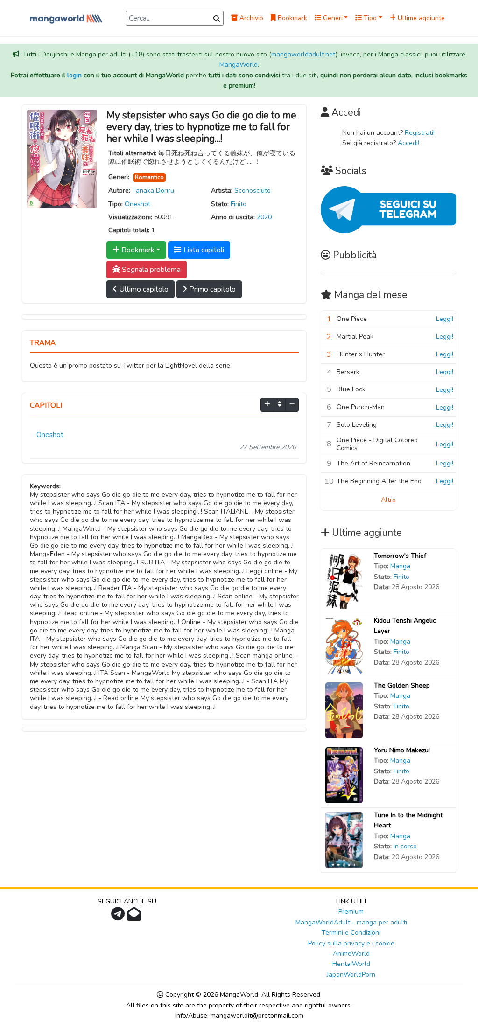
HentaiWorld (351, 963)
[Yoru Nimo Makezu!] (344, 774)
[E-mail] (135, 916)
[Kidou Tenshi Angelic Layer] (344, 644)
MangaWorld (238, 64)
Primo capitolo (211, 289)
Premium (351, 911)
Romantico (149, 177)
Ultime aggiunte (420, 18)
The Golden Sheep (402, 685)
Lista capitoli (203, 250)
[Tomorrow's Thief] (344, 580)
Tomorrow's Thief (400, 555)
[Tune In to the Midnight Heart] (344, 839)
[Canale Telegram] (119, 916)
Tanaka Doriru (153, 190)
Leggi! (444, 318)
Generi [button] (332, 18)
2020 (264, 217)
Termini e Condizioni (351, 932)
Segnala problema (150, 269)
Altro (388, 499)
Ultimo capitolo (143, 289)
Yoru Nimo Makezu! (402, 750)
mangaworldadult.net (303, 54)
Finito (238, 204)
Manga (400, 566)
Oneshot (137, 204)
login (74, 75)
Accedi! (408, 143)
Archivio (250, 18)
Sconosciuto (252, 190)
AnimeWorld (351, 953)
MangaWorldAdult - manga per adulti (351, 922)
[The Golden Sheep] (344, 709)
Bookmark (291, 18)
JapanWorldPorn (351, 974)
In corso (405, 846)
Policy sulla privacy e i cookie (351, 943)
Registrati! (420, 132)
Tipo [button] (369, 18)
